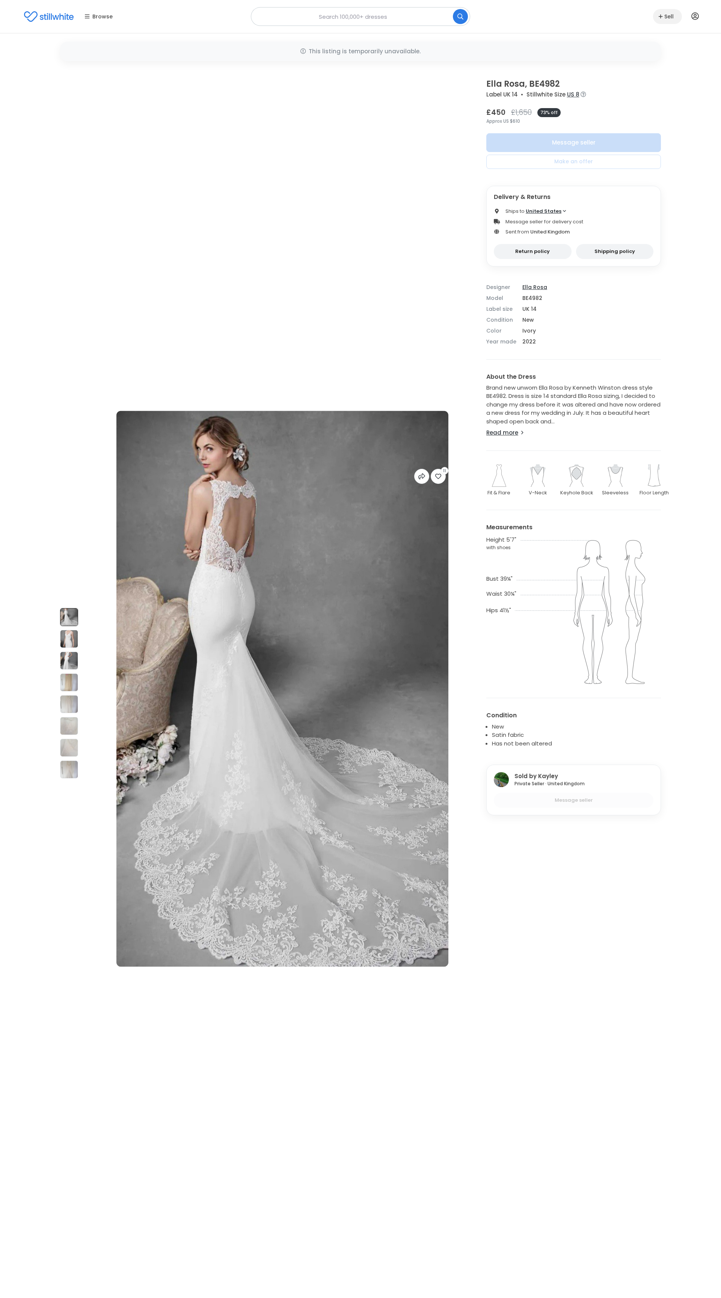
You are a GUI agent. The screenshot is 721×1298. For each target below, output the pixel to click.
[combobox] (360, 17)
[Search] (460, 16)
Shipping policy (614, 251)
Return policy (532, 251)
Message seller (574, 142)
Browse (102, 16)
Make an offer (573, 161)
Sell (669, 16)
